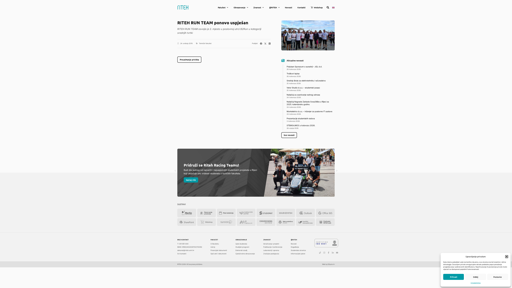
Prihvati (453, 277)
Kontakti (301, 7)
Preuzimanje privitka (189, 59)
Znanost (257, 7)
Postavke (497, 277)
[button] (506, 256)
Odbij (475, 277)
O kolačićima (476, 283)
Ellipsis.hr (331, 264)
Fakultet (221, 7)
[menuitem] (333, 7)
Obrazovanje (239, 7)
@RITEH (273, 7)
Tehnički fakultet (205, 43)
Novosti (288, 7)
